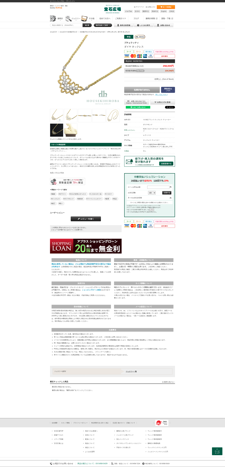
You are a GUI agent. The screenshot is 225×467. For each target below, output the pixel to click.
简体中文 (155, 11)
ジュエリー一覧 (131, 371)
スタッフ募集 (65, 423)
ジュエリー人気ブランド (125, 435)
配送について (90, 439)
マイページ (140, 7)
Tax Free (140, 71)
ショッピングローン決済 (91, 290)
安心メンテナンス (122, 439)
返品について (90, 443)
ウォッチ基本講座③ (155, 439)
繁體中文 (146, 11)
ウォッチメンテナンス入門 (157, 447)
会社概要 (54, 423)
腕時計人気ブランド (123, 431)
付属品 (126, 151)
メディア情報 (58, 439)
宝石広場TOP (58, 431)
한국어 (137, 11)
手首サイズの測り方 (123, 447)
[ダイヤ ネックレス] (56, 115)
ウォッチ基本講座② (155, 435)
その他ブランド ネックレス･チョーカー (157, 120)
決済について (90, 435)
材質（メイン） (129, 130)
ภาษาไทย (128, 11)
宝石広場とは (58, 443)
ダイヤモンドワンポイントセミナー (128, 443)
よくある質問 (90, 452)
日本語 (171, 11)
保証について (90, 447)
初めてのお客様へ (91, 431)
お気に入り (151, 7)
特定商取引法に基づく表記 (99, 423)
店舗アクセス (58, 435)
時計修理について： (152, 464)
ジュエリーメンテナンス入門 (158, 452)
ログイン (71, 230)
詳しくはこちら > (161, 94)
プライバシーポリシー (80, 423)
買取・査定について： (122, 464)
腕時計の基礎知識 (154, 443)
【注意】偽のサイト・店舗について (123, 423)
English (163, 11)
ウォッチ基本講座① (155, 431)
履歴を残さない (169, 382)
